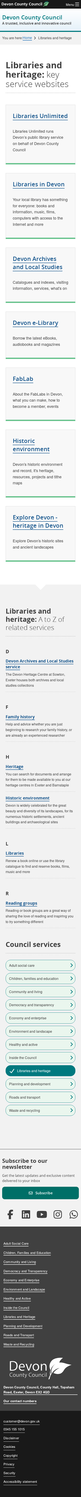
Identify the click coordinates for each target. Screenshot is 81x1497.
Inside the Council (23, 1057)
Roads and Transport (18, 1335)
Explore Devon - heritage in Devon (38, 521)
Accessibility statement (20, 1481)
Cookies (9, 1446)
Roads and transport (24, 1097)
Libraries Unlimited (40, 116)
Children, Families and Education (27, 1252)
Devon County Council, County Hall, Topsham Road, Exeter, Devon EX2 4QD (38, 1389)
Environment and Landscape (24, 1289)
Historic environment (31, 445)
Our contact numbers (20, 1401)
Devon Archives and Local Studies (37, 263)
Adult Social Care (16, 1243)
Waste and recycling (24, 1110)
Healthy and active (23, 1044)
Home (27, 37)
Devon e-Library (35, 323)
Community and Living (19, 1261)
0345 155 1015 (14, 1429)
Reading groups (21, 903)
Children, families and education (34, 978)
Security (9, 1472)
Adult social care (22, 965)
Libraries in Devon (39, 184)
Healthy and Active (17, 1298)
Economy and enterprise (27, 1017)
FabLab (23, 379)
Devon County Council (36, 19)
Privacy (8, 1464)
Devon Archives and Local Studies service (39, 664)
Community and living (25, 991)
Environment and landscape (30, 1031)
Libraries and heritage (34, 1070)
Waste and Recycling (18, 1344)
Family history (20, 717)
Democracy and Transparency (25, 1270)
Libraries (15, 853)
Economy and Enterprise (21, 1280)
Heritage (14, 766)
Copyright (10, 1455)
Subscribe (44, 1192)
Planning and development (29, 1083)
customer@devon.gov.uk (21, 1421)
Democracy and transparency (31, 1004)
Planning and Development (22, 1325)
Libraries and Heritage (19, 1316)
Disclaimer (11, 1437)
